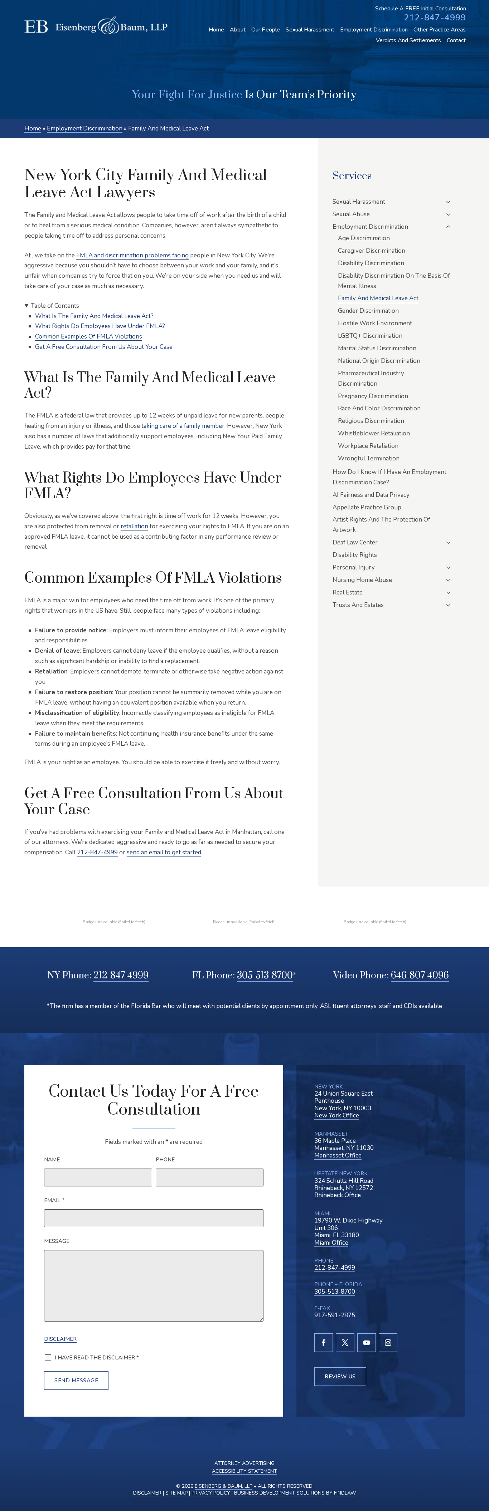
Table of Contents (55, 306)
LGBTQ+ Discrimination (370, 336)
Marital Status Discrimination (377, 348)
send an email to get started (164, 852)
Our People (265, 30)
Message (56, 1241)
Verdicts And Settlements (408, 40)
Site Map (176, 1493)
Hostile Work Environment (375, 323)
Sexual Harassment (310, 30)
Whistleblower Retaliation (374, 433)
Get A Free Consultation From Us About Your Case (104, 347)
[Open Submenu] (448, 202)
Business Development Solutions (279, 1493)
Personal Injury (354, 567)
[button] (479, 1468)
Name (52, 1159)
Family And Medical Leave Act (378, 298)
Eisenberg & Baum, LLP (223, 1486)
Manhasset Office (338, 1155)
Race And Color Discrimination (379, 408)
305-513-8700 (265, 976)
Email (54, 1200)
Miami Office (331, 1243)
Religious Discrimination (371, 421)
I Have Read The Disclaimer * (97, 1357)
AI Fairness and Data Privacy (371, 495)
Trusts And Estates (358, 605)
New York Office (336, 1115)
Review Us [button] (340, 1376)
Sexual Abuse (351, 214)
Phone (165, 1159)
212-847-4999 (435, 17)
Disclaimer (60, 1339)
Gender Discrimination (368, 311)
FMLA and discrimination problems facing (132, 255)
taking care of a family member (182, 426)
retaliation (134, 526)
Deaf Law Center (355, 542)
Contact (456, 40)
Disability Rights (355, 555)
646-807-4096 (420, 976)
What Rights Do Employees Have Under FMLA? (100, 326)
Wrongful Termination (369, 458)
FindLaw (345, 1493)
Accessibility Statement (244, 1471)
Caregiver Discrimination (371, 251)
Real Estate (348, 592)
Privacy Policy (211, 1493)
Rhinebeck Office (337, 1195)
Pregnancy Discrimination (373, 396)
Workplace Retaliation (368, 446)
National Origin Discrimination (379, 361)
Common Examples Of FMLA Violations (88, 336)
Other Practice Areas (439, 30)
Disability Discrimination (371, 263)
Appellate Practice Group (367, 507)
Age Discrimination (364, 238)
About (238, 30)
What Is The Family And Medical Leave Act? (94, 316)
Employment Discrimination (374, 30)
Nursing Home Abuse (362, 580)
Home (216, 30)
